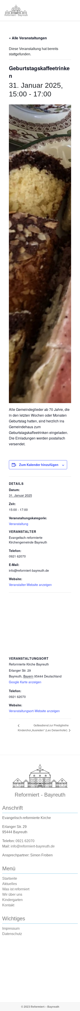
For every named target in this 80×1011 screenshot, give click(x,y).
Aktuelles (9, 884)
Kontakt (8, 905)
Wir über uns (12, 894)
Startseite (9, 878)
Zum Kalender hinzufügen (38, 464)
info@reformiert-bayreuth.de (33, 846)
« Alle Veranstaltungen (28, 37)
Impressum (11, 928)
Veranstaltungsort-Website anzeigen (34, 711)
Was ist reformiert (15, 889)
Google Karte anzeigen (25, 682)
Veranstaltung (18, 523)
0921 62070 (25, 841)
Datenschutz (12, 934)
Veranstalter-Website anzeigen (30, 584)
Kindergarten (12, 900)
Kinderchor (24, 730)
